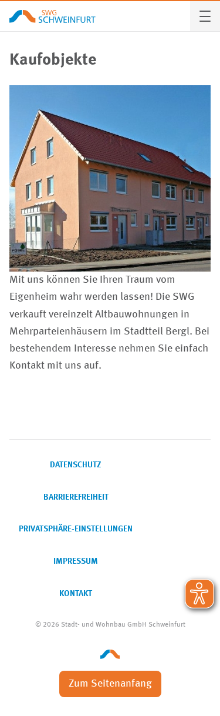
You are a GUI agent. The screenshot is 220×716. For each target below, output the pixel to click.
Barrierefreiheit (76, 497)
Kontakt (75, 594)
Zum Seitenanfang (110, 683)
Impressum (75, 561)
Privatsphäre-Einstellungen (76, 529)
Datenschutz (75, 465)
